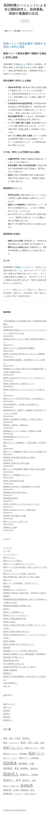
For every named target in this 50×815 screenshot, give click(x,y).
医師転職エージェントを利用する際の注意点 (20, 651)
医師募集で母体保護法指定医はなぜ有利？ (19, 457)
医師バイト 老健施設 (29, 758)
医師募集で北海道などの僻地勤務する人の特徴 (21, 487)
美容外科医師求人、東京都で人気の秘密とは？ (21, 404)
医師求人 (6, 609)
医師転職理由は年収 (11, 660)
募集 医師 (8, 738)
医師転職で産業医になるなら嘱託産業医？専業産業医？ (25, 654)
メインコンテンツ (10, 554)
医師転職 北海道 (11, 790)
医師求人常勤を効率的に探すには (16, 632)
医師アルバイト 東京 (35, 748)
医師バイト (21, 64)
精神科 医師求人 (30, 794)
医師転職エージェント (13, 794)
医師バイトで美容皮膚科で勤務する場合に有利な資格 (24, 469)
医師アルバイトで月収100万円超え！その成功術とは (23, 399)
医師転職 (6, 648)
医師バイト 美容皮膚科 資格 (26, 293)
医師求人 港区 (29, 780)
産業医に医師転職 (10, 670)
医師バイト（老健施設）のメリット (17, 475)
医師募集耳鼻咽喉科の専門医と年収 (17, 606)
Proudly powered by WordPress (14, 810)
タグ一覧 (6, 551)
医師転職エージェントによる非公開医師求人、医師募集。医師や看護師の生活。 (25, 9)
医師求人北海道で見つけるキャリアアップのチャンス (24, 378)
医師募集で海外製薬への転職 (14, 516)
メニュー (25, 21)
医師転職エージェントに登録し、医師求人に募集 (22, 431)
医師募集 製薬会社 (29, 768)
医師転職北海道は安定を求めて (15, 492)
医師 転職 (39, 743)
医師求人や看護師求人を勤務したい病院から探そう (23, 419)
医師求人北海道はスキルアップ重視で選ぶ (19, 510)
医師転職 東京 (27, 790)
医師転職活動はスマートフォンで (16, 437)
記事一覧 (6, 686)
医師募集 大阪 (26, 763)
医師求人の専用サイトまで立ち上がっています (21, 504)
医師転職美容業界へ (11, 498)
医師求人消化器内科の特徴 (13, 481)
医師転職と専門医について (13, 657)
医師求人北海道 (9, 622)
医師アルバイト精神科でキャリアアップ (18, 564)
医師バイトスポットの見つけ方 (15, 522)
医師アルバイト (9, 558)
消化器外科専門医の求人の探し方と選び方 (19, 667)
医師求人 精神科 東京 (11, 786)
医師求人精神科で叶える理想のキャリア (18, 384)
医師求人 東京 (12, 780)
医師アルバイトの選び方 (12, 561)
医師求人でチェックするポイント (16, 615)
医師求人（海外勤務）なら (13, 612)
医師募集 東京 (11, 768)
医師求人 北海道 (29, 774)
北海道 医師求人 (22, 738)
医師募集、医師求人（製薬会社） (16, 425)
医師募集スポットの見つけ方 (14, 590)
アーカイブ (7, 548)
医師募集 (6, 586)
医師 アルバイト (11, 743)
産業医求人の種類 (10, 527)
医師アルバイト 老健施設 (15, 754)
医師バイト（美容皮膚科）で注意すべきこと (20, 583)
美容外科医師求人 (10, 683)
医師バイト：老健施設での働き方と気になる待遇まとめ (25, 452)
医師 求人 (26, 742)
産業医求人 (7, 673)
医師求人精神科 (9, 641)
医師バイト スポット (10, 758)
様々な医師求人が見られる (13, 664)
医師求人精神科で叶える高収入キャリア (18, 644)
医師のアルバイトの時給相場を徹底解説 (18, 348)
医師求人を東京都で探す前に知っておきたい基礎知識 (24, 354)
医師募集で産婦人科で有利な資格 (16, 463)
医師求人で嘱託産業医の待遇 (14, 619)
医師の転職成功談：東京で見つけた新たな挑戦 (21, 577)
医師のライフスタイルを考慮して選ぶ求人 (19, 574)
